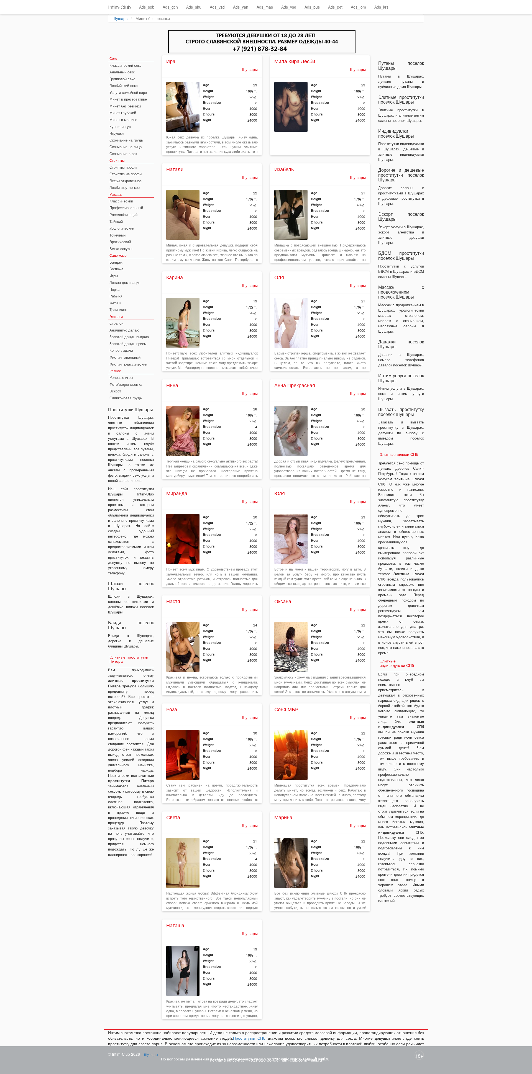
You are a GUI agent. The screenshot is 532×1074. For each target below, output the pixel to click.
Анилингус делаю (124, 330)
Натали (174, 169)
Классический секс (125, 65)
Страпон (116, 323)
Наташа (175, 925)
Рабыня (115, 296)
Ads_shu (193, 7)
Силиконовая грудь (125, 397)
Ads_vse (288, 7)
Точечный (117, 235)
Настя (173, 601)
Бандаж (115, 262)
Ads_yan (240, 7)
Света (173, 817)
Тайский (116, 221)
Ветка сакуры (120, 248)
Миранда (176, 493)
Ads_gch (170, 7)
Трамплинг (118, 309)
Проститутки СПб (249, 1038)
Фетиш (115, 302)
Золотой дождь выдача (129, 336)
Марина (283, 817)
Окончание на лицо (125, 146)
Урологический (121, 228)
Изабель (284, 169)
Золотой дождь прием (128, 343)
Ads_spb (146, 7)
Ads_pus (312, 7)
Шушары (120, 18)
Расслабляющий (123, 214)
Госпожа (116, 268)
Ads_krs (381, 7)
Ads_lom (358, 7)
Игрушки (116, 133)
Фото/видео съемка (125, 384)
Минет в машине (123, 119)
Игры (113, 275)
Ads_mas (265, 7)
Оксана (282, 601)
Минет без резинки (125, 106)
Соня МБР (286, 709)
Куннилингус (120, 126)
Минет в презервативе (128, 99)
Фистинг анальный (124, 357)
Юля (279, 493)
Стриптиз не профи (125, 173)
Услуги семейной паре (128, 92)
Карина (174, 277)
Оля (279, 277)
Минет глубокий (122, 112)
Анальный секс (122, 71)
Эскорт (115, 391)
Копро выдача (121, 350)
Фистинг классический (128, 364)
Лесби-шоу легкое (124, 187)
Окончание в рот (123, 153)
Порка (114, 289)
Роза (171, 709)
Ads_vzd (217, 7)
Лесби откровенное (125, 180)
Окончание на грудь (126, 140)
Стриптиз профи (123, 167)
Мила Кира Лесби (294, 61)
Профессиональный (126, 207)
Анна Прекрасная (294, 385)
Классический (121, 201)
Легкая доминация (124, 282)
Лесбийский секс (123, 85)
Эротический (120, 241)
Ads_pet (335, 7)
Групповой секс (122, 78)
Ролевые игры (121, 377)
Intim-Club (119, 7)
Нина (172, 385)
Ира (170, 61)
